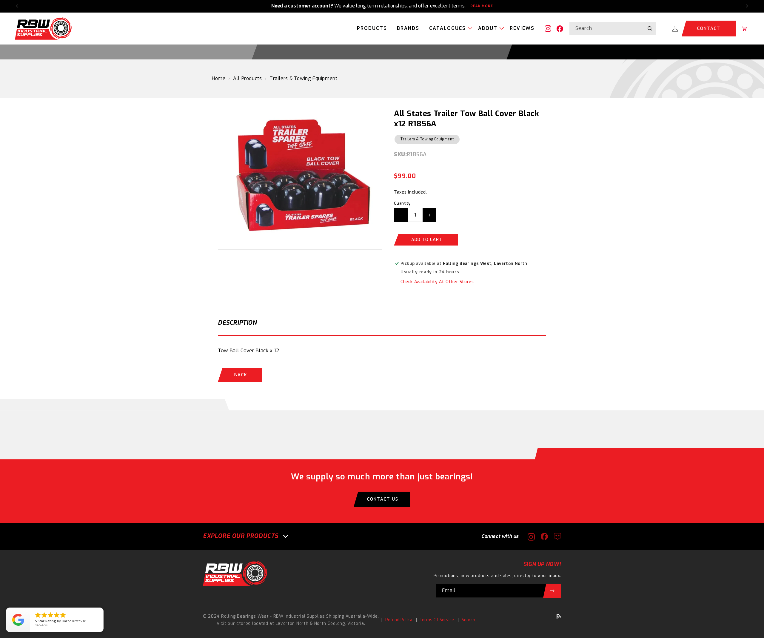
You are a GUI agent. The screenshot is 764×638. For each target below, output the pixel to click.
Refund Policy (398, 620)
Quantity (402, 203)
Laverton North (292, 623)
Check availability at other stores (437, 282)
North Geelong (329, 623)
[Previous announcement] (17, 6)
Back (240, 375)
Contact (708, 28)
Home (218, 78)
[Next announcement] (747, 6)
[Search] (649, 28)
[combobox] (612, 28)
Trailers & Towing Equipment (303, 78)
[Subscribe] (552, 591)
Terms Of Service (437, 620)
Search (468, 620)
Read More (481, 6)
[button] (448, 28)
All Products (247, 78)
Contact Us (382, 499)
